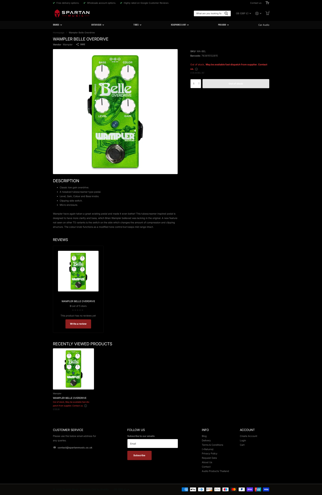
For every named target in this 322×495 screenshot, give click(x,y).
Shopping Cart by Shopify (94, 489)
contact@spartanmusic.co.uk (75, 447)
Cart (242, 444)
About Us (207, 462)
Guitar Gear (96, 24)
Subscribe (139, 455)
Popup (196, 68)
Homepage (58, 32)
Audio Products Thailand (215, 471)
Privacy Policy (209, 453)
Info (205, 430)
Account (247, 430)
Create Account (248, 436)
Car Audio (263, 24)
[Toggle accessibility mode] (267, 3)
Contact (206, 466)
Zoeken (226, 13)
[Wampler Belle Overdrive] (73, 368)
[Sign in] (258, 13)
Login (243, 440)
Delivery (206, 440)
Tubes (136, 24)
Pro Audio (222, 24)
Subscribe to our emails (141, 436)
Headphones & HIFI (178, 24)
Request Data (209, 457)
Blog (204, 436)
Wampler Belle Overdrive (69, 397)
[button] (200, 80)
